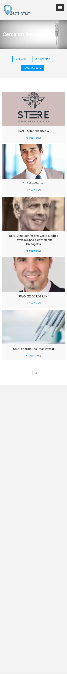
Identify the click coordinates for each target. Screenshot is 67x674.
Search (22, 59)
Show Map (44, 59)
